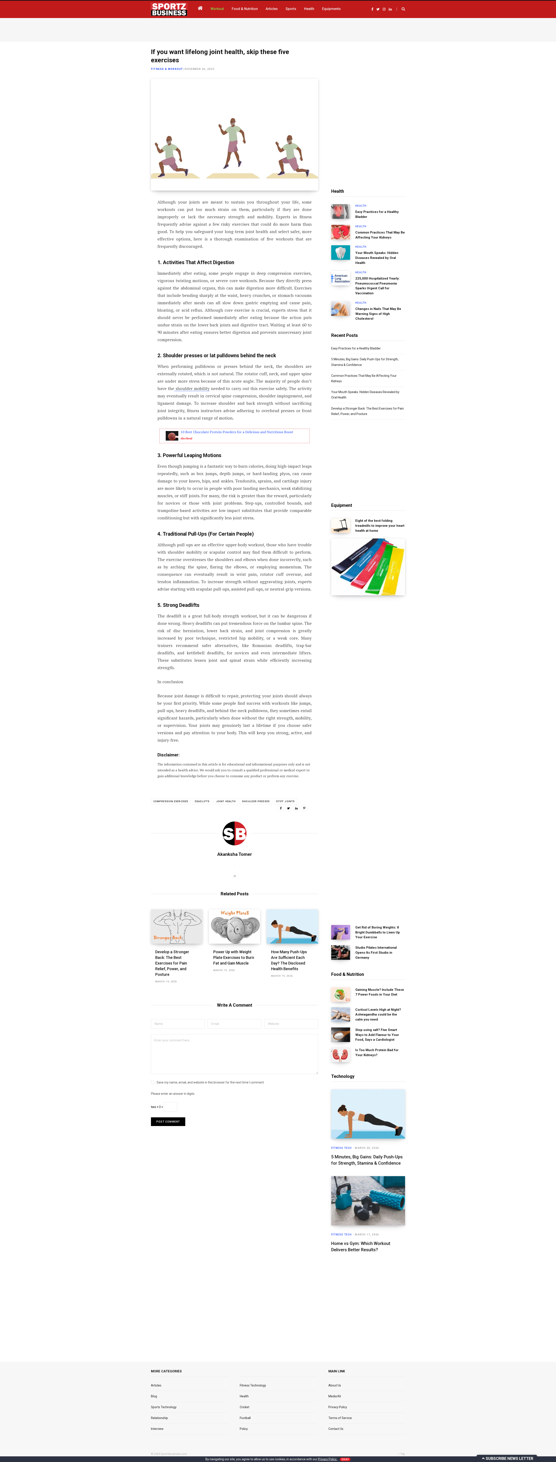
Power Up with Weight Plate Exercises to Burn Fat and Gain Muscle (233, 957)
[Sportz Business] (169, 9)
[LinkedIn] (129, 237)
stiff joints (285, 801)
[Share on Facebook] (129, 214)
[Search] (401, 9)
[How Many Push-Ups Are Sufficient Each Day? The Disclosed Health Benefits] (292, 926)
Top (402, 1453)
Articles (156, 1385)
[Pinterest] (304, 808)
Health (360, 205)
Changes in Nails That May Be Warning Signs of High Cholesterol (378, 314)
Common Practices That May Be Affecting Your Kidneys (380, 234)
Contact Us (335, 1429)
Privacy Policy (337, 1407)
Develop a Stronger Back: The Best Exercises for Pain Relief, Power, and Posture (172, 963)
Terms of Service (340, 1418)
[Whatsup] (129, 249)
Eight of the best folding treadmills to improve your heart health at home (379, 526)
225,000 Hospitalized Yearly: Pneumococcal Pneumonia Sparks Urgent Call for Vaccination (377, 286)
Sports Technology (164, 1407)
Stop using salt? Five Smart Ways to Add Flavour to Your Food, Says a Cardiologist (377, 1035)
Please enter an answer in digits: (173, 1093)
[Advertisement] (278, 29)
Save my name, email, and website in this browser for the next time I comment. (211, 1082)
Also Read (186, 438)
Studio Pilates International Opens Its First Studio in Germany (376, 953)
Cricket (244, 1407)
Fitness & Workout (167, 69)
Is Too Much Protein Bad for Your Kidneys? (377, 1052)
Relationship (159, 1418)
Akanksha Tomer (234, 854)
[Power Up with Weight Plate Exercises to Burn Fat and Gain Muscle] (234, 926)
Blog (154, 1396)
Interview (157, 1429)
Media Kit (334, 1396)
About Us (334, 1385)
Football (245, 1418)
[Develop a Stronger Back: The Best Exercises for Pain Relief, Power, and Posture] (176, 926)
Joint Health (226, 801)
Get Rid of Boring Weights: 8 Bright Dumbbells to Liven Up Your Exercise (377, 932)
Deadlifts (202, 801)
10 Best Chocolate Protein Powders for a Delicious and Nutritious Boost (236, 432)
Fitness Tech (341, 1147)
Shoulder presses (256, 801)
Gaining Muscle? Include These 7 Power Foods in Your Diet (379, 992)
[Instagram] (129, 260)
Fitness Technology (253, 1385)
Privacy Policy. (328, 1459)
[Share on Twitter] (129, 226)
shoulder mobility (192, 388)
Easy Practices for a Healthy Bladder (377, 214)
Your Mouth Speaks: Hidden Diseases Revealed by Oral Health (376, 258)
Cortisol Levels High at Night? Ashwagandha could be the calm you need (378, 1015)
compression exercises (170, 801)
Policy (244, 1429)
